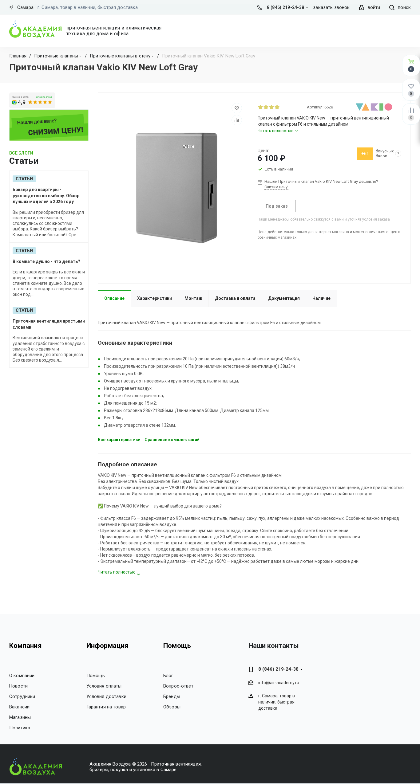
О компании (22, 675)
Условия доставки (106, 696)
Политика (19, 728)
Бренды (171, 696)
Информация (107, 645)
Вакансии (19, 707)
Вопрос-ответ (178, 686)
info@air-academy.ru (278, 682)
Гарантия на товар (106, 707)
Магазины (20, 717)
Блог (168, 675)
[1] (260, 107)
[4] (277, 107)
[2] (266, 107)
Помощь (95, 675)
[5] (282, 107)
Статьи (24, 178)
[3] (271, 107)
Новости (18, 686)
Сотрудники (22, 696)
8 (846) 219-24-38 (285, 7)
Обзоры (171, 707)
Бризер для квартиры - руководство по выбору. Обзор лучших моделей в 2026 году (46, 195)
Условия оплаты (104, 686)
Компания (25, 645)
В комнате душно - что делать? (46, 261)
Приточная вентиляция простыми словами (49, 324)
